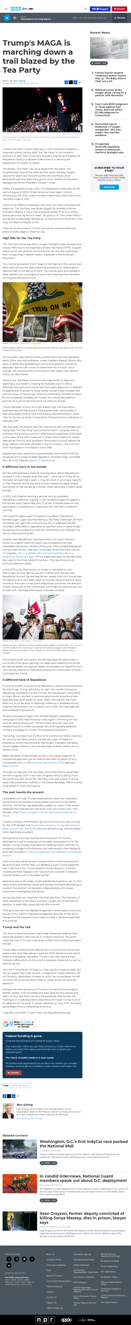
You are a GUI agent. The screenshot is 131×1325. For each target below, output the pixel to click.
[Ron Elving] (8, 1111)
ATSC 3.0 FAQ (26, 1284)
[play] (7, 17)
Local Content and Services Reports (113, 1297)
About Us (50, 1254)
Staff (48, 1271)
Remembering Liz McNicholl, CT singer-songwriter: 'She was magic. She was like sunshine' (108, 130)
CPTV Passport (80, 1283)
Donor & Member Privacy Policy (85, 1297)
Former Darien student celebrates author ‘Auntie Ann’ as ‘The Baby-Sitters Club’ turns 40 (110, 77)
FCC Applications (108, 1272)
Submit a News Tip (54, 1308)
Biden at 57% (10, 766)
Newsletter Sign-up (82, 1254)
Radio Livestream (81, 1265)
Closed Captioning (109, 1266)
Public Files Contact (12, 1284)
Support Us (51, 1303)
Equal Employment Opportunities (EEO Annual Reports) (86, 1290)
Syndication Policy (109, 1277)
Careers (49, 1292)
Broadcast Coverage (110, 1261)
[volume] (15, 18)
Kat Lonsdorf (45, 1185)
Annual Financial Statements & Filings (110, 1255)
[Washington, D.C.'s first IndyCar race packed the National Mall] (20, 1149)
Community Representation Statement (86, 1271)
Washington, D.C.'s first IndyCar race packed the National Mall (84, 1143)
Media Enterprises (54, 1287)
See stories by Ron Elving (29, 1118)
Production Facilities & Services (111, 1290)
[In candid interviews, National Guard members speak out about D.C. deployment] (20, 1183)
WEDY (26, 1280)
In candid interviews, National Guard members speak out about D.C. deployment (83, 1178)
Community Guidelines (84, 1277)
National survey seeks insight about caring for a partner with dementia (110, 93)
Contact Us (51, 1297)
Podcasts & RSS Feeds (84, 1260)
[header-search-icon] (85, 9)
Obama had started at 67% (48, 762)
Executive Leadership (56, 1265)
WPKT (23, 1282)
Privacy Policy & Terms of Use (85, 1304)
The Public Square (109, 1302)
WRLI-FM (30, 1282)
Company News (53, 1260)
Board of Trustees (54, 1276)
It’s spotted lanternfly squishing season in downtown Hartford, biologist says (109, 148)
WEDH (7, 1280)
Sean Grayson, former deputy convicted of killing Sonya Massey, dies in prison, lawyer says (83, 1218)
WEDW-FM (9, 1282)
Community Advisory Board (58, 1281)
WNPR (17, 1282)
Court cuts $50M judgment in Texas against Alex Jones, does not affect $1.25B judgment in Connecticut (111, 110)
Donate (121, 9)
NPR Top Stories (21, 1085)
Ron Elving (19, 81)
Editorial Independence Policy (111, 1283)
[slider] (18, 17)
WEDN (14, 1280)
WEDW (20, 1280)
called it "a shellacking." (41, 460)
